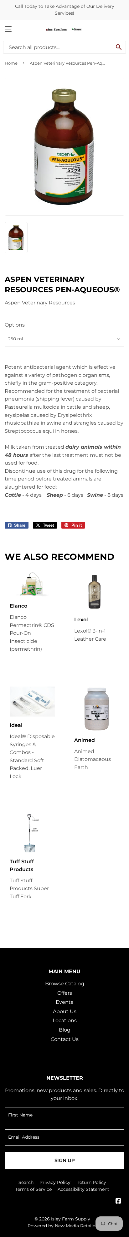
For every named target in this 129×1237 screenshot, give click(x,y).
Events (64, 1002)
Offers (64, 993)
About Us (64, 1011)
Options (15, 325)
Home (11, 63)
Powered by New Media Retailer (62, 1225)
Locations (65, 1020)
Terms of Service (33, 1189)
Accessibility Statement (83, 1189)
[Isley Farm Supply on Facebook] (118, 1202)
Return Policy (91, 1182)
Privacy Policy (54, 1182)
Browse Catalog (64, 984)
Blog (64, 1030)
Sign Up (64, 1160)
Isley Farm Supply (70, 1218)
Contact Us (65, 1039)
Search (26, 1182)
